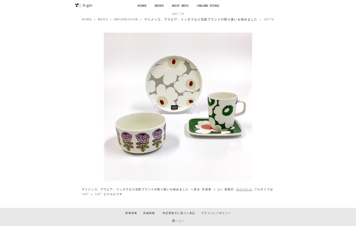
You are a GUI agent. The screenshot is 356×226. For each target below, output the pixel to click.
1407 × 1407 (92, 194)
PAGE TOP (345, 215)
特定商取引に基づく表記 (179, 213)
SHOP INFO (180, 5)
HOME (142, 5)
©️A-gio (178, 220)
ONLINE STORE (208, 5)
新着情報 (131, 213)
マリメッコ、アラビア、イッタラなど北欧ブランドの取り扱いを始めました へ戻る (141, 189)
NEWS (159, 5)
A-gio (218, 189)
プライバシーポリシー (216, 213)
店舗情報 (149, 213)
